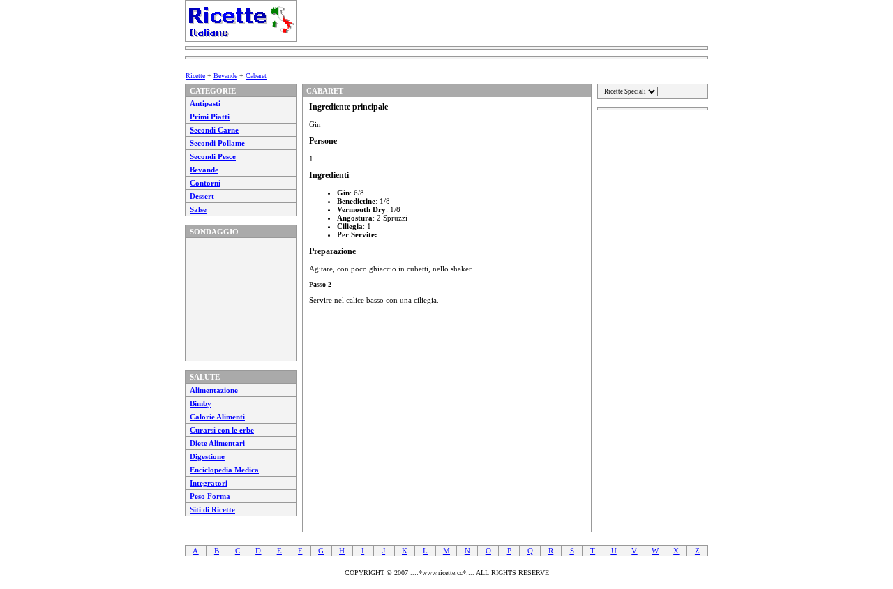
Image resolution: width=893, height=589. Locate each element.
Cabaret (256, 76)
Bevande (225, 76)
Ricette (195, 76)
